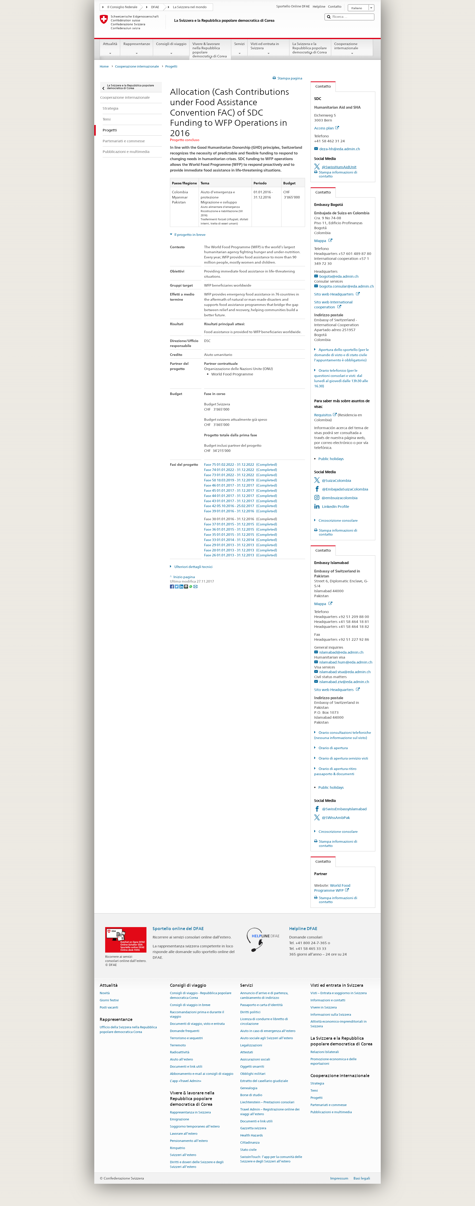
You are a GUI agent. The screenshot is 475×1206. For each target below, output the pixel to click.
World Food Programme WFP (332, 888)
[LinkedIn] (181, 586)
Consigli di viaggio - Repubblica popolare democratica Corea (200, 995)
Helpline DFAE (303, 928)
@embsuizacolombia (339, 497)
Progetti (316, 1098)
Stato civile (248, 1150)
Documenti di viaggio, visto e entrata (197, 1024)
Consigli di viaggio (171, 44)
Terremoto (178, 1045)
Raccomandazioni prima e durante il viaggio (197, 1014)
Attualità (110, 44)
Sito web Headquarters (334, 294)
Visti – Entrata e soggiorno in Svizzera (338, 993)
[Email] (195, 586)
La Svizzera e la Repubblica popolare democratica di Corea (309, 48)
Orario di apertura (333, 748)
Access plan (324, 128)
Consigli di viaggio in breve (190, 1005)
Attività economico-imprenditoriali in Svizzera (338, 1024)
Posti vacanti (109, 1007)
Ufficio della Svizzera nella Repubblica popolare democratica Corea (128, 1029)
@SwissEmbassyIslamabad (344, 809)
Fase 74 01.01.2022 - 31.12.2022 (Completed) (240, 470)
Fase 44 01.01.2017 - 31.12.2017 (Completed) (240, 496)
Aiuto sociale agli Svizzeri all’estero (266, 1038)
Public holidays (331, 458)
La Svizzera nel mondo (190, 7)
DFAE (155, 7)
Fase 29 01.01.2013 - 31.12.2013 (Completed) (240, 545)
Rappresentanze (136, 44)
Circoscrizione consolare (338, 520)
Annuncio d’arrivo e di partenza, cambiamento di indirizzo (264, 995)
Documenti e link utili (186, 1066)
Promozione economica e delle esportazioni (333, 1061)
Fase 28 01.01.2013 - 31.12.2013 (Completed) (240, 550)
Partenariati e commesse (328, 1105)
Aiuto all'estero (181, 1059)
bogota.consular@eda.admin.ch (346, 286)
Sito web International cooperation (333, 304)
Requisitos (323, 415)
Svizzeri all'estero (183, 1155)
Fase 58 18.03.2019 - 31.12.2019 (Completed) (240, 480)
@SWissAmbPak (336, 817)
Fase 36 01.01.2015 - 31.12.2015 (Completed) (240, 529)
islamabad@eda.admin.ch (341, 652)
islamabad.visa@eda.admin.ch (345, 671)
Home (104, 66)
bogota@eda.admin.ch (338, 276)
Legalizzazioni (251, 1045)
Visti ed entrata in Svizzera (265, 46)
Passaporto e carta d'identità (261, 1005)
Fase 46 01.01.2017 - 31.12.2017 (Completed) (240, 485)
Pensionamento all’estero (189, 1141)
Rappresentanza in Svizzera (190, 1112)
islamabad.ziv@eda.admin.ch (344, 681)
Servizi (239, 44)
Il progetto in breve (190, 235)
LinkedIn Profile (335, 506)
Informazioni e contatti (327, 1000)
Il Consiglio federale (122, 7)
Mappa (320, 240)
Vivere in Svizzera (323, 1007)
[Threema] (186, 586)
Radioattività (179, 1052)
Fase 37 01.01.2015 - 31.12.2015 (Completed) (240, 524)
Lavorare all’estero (183, 1133)
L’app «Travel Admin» (185, 1081)
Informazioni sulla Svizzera (330, 1014)
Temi (314, 1090)
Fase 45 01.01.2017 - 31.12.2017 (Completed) (240, 490)
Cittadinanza (250, 1142)
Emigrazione (179, 1119)
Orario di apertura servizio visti (343, 758)
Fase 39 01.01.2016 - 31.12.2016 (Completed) (240, 511)
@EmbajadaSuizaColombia (345, 489)
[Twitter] (177, 586)
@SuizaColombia (336, 480)
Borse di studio (251, 1095)
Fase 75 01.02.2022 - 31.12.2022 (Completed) (240, 465)
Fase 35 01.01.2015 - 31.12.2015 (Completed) (240, 535)
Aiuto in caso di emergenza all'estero (267, 1031)
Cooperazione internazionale (346, 46)
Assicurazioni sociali (255, 1059)
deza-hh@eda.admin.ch (339, 149)
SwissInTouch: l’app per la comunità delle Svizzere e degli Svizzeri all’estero (271, 1159)
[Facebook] (172, 586)
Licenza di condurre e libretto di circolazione (264, 1021)
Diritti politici (250, 1012)
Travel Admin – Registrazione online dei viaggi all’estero (270, 1112)
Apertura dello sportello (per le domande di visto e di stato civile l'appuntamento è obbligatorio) (341, 355)
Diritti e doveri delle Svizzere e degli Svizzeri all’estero (197, 1164)
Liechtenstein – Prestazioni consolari (267, 1102)
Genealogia (248, 1088)
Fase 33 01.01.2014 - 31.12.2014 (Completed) (240, 540)
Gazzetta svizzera (253, 1128)
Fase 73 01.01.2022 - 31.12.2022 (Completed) (240, 475)
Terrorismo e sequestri (186, 1038)
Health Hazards (251, 1135)
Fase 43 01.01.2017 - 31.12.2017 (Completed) (240, 501)
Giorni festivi (109, 1000)
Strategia (317, 1083)
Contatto (321, 86)
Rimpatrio (177, 1148)
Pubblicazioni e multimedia (331, 1112)
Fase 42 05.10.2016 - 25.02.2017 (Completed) (240, 506)
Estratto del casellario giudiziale (264, 1081)
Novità (105, 993)
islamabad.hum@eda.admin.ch (345, 662)
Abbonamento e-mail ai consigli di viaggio (201, 1074)
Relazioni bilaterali (324, 1052)
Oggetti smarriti (252, 1066)
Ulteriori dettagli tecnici (193, 567)
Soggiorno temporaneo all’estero (195, 1126)
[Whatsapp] (191, 586)
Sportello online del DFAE (178, 928)
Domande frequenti (184, 1031)
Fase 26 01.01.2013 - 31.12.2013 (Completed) (240, 555)
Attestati (246, 1052)
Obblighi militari (252, 1074)
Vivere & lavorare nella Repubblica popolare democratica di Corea (209, 50)
